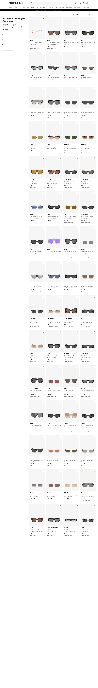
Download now (58, 10)
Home (3, 14)
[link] (37, 43)
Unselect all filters (8, 50)
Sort (87, 14)
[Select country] (76, 3)
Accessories (17, 14)
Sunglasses (26, 14)
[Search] (31, 3)
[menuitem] (10, 7)
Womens (9, 14)
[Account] (79, 3)
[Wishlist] (83, 3)
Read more (6, 29)
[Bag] (87, 3)
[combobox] (50, 3)
